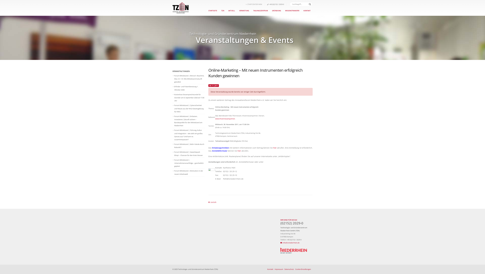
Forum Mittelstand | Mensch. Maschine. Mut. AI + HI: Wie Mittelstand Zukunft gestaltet (189, 79)
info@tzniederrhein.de (291, 243)
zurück (213, 202)
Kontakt (307, 11)
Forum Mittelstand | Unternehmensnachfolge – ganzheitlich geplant (189, 163)
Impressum (279, 269)
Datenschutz (289, 269)
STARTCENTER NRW (254, 4)
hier (275, 148)
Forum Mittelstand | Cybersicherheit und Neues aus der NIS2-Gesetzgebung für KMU (189, 108)
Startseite (212, 11)
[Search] (309, 4)
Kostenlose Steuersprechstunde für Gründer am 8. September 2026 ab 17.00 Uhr (189, 97)
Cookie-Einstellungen (303, 269)
